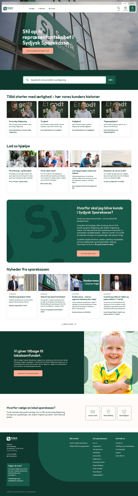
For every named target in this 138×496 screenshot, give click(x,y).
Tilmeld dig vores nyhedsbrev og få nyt (15, 480)
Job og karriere (98, 449)
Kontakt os (119, 443)
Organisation (97, 446)
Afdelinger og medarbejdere (125, 446)
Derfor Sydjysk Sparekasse (78, 443)
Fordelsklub (96, 452)
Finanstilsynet (97, 472)
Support (118, 452)
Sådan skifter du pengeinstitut (79, 446)
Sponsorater (97, 456)
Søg (111, 80)
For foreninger (120, 449)
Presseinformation (99, 462)
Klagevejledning (98, 465)
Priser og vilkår (97, 468)
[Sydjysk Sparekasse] (12, 8)
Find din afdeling (12, 451)
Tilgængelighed (98, 475)
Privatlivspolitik (31, 492)
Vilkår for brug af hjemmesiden (16, 492)
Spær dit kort (120, 456)
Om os (95, 443)
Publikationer (97, 459)
